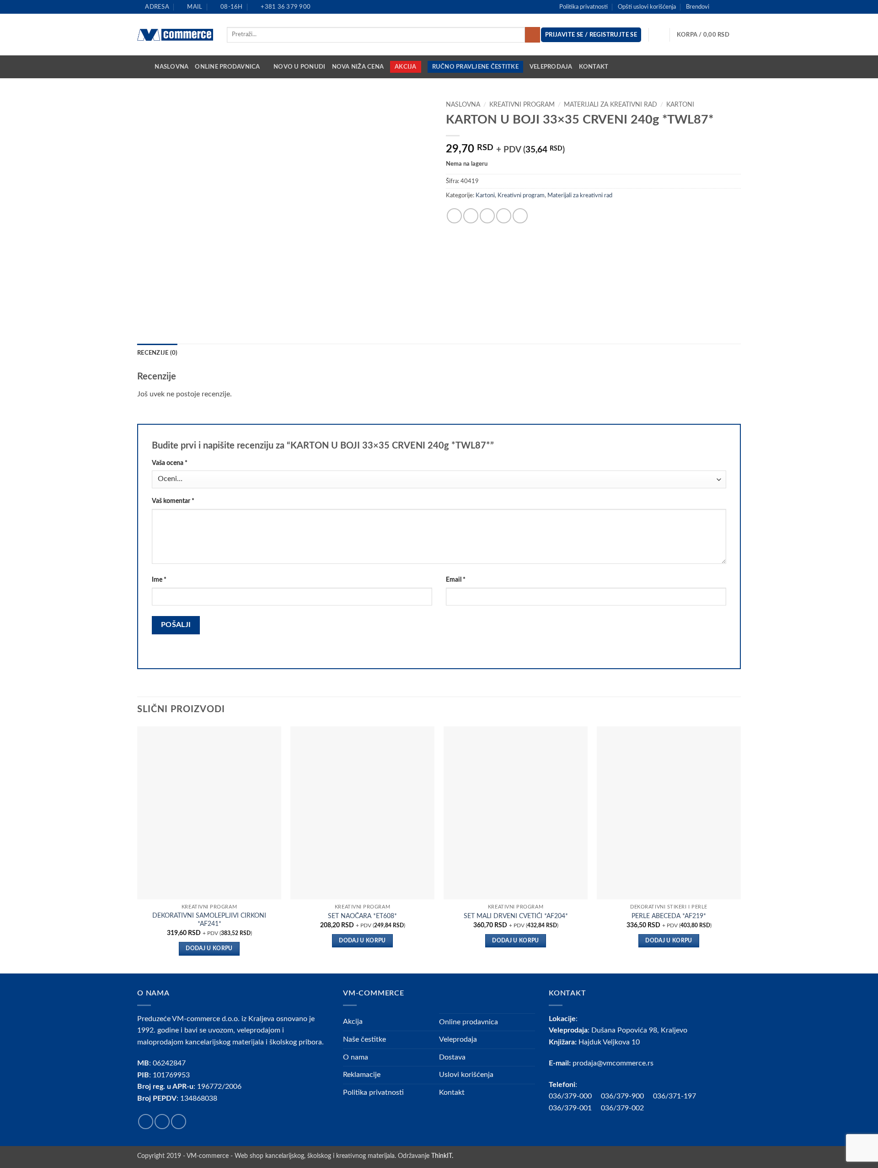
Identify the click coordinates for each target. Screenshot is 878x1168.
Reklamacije (361, 1074)
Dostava (452, 1057)
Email (456, 579)
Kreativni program (522, 105)
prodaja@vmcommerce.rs (613, 1063)
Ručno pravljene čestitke (475, 67)
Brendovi (697, 7)
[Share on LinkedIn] (520, 215)
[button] (709, 35)
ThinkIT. (442, 1155)
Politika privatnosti (583, 7)
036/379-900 (623, 1096)
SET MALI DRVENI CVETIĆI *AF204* (516, 916)
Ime (159, 579)
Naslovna (171, 67)
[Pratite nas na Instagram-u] (727, 7)
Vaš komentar (173, 500)
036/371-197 (674, 1096)
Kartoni (680, 105)
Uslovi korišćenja (466, 1074)
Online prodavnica (227, 67)
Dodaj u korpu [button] (209, 948)
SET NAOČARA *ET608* (362, 916)
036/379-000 (575, 1096)
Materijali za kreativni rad (610, 105)
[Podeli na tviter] (470, 215)
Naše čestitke (364, 1039)
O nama (355, 1057)
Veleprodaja (551, 67)
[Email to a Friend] (487, 215)
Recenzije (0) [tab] (157, 353)
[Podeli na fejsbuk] (454, 215)
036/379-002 (627, 1108)
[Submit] (532, 35)
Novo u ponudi (299, 67)
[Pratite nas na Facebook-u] (719, 7)
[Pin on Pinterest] (503, 215)
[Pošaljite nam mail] (736, 7)
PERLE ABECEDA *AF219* (669, 916)
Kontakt (594, 67)
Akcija (406, 67)
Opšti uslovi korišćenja (647, 7)
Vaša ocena (169, 463)
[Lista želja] (659, 35)
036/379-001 (575, 1108)
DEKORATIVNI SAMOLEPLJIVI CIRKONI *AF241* (209, 920)
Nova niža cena (358, 67)
